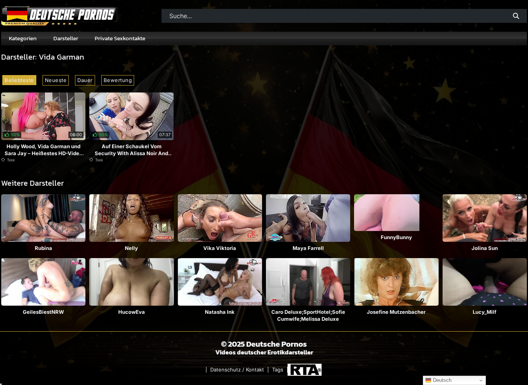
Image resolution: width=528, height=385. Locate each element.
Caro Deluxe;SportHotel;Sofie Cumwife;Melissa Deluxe (308, 315)
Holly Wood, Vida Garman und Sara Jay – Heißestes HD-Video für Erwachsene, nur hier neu (43, 153)
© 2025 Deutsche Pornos (264, 344)
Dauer (85, 80)
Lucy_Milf (484, 312)
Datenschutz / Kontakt (237, 370)
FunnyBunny (396, 237)
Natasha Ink (220, 312)
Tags (277, 370)
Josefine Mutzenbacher (396, 312)
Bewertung (118, 80)
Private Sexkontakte (120, 38)
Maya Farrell (308, 248)
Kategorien (23, 38)
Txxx (11, 159)
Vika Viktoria (219, 248)
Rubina (43, 248)
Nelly (131, 248)
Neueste (56, 80)
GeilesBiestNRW (43, 312)
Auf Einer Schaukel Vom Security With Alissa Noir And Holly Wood (131, 153)
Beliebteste (19, 80)
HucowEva (131, 312)
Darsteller (65, 38)
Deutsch (441, 380)
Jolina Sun (485, 248)
